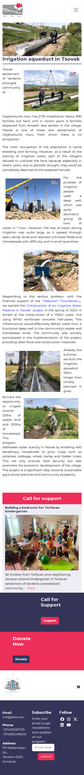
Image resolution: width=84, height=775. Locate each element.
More (31, 588)
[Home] (12, 10)
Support (49, 620)
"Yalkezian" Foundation (60, 301)
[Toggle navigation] (76, 10)
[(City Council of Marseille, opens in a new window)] (12, 685)
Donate (21, 659)
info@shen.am (13, 717)
